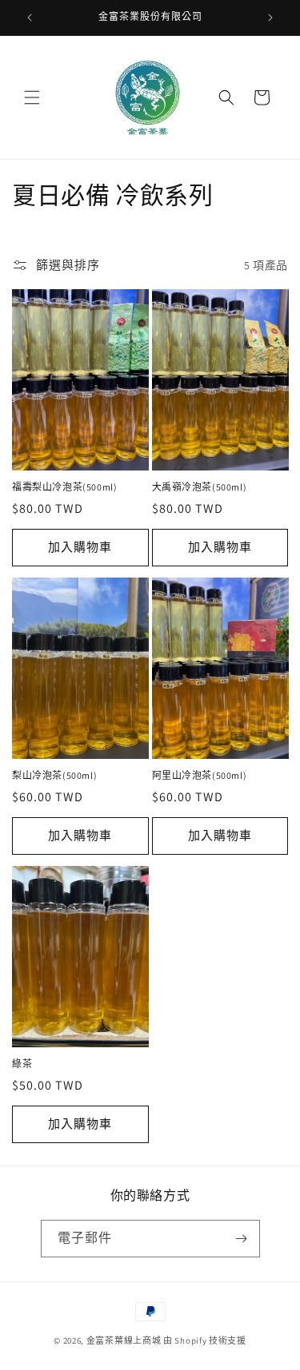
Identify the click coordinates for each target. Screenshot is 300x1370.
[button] (32, 97)
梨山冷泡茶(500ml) (54, 775)
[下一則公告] (270, 17)
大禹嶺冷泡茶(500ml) (199, 487)
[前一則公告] (29, 17)
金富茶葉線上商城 (124, 1340)
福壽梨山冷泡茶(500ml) (64, 487)
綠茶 (22, 1064)
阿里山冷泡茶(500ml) (199, 775)
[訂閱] (241, 1238)
